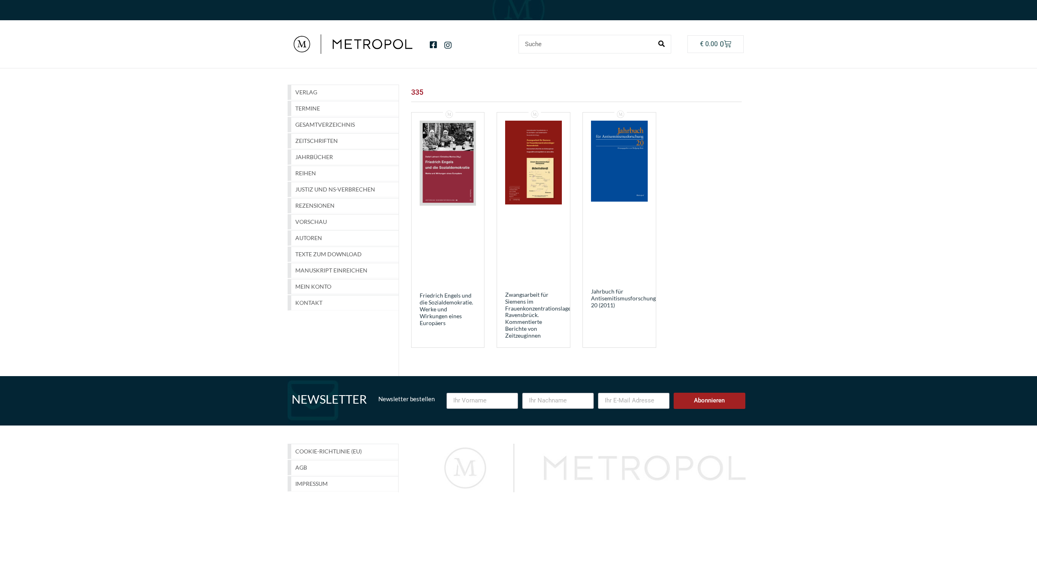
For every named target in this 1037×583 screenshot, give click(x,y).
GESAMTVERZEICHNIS (325, 124)
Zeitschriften (316, 140)
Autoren (308, 237)
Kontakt (308, 302)
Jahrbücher (314, 156)
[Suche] (661, 44)
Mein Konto (313, 286)
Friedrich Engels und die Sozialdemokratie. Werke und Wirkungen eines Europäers (446, 309)
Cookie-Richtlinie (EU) (328, 451)
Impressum (311, 483)
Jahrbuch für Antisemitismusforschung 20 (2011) (623, 298)
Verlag (306, 92)
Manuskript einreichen (331, 270)
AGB (301, 467)
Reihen (305, 173)
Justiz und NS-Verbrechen (335, 189)
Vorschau (311, 221)
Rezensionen (315, 205)
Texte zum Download (328, 254)
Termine (307, 108)
